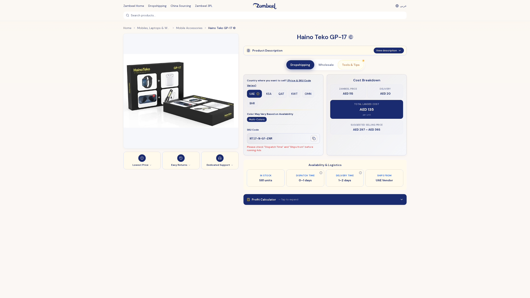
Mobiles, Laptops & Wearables (153, 28)
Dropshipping (157, 6)
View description (386, 50)
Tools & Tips (351, 65)
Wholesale (326, 65)
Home (127, 28)
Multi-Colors (257, 119)
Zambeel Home (133, 6)
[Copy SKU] (314, 138)
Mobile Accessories (189, 28)
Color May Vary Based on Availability (270, 114)
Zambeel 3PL (203, 6)
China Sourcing (181, 6)
